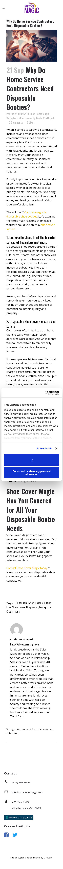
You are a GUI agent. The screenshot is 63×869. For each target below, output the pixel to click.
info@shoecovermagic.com (27, 792)
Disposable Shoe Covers (29, 603)
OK (31, 460)
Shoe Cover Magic (39, 114)
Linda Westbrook (45, 118)
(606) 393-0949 (21, 782)
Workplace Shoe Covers (19, 118)
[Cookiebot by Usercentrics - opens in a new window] (45, 393)
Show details (44, 448)
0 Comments (16, 122)
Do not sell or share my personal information (31, 472)
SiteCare (48, 857)
